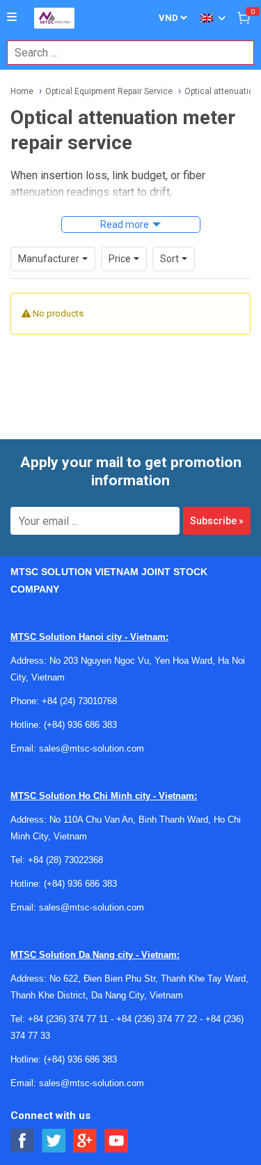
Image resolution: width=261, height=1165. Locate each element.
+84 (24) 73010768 (79, 701)
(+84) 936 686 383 (80, 724)
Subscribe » (217, 520)
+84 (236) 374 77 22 (156, 1019)
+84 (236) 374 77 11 (68, 1019)
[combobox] (123, 52)
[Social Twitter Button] (54, 1141)
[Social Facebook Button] (22, 1141)
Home (21, 91)
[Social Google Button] (85, 1141)
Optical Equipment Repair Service (109, 91)
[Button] (12, 17)
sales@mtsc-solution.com (91, 748)
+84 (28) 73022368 (65, 860)
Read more (124, 224)
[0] (244, 17)
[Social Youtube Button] (116, 1141)
